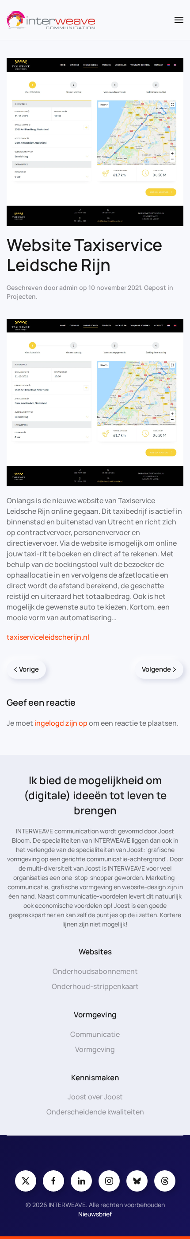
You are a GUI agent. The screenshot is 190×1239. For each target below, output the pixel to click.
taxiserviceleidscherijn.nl (48, 637)
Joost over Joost (95, 1097)
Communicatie (95, 1034)
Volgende (156, 669)
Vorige (29, 669)
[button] (179, 20)
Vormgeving (95, 1049)
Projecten (21, 296)
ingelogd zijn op (60, 723)
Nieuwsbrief (95, 1214)
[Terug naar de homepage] (51, 20)
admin (68, 287)
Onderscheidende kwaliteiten (95, 1112)
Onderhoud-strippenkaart (95, 986)
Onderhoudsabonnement (95, 971)
